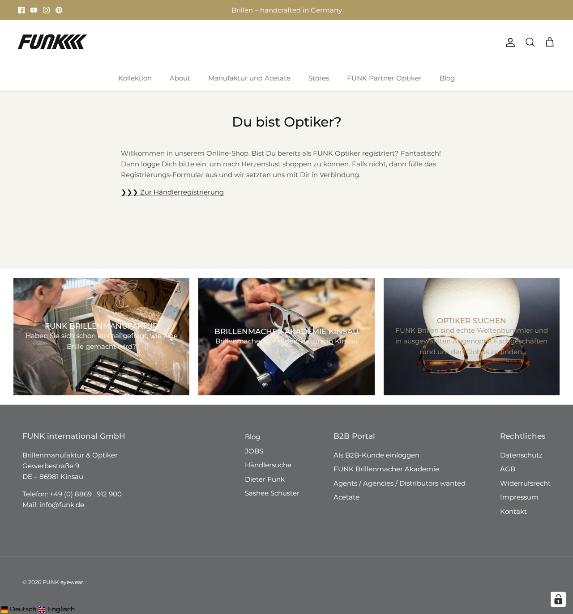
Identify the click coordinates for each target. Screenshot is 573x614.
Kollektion (135, 78)
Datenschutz (521, 455)
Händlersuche (268, 465)
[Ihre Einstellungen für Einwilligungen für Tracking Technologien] (558, 599)
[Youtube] (33, 10)
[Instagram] (46, 10)
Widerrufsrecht (525, 483)
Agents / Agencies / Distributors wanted (400, 483)
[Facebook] (21, 10)
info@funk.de (61, 504)
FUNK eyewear (63, 582)
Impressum (519, 497)
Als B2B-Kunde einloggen (376, 455)
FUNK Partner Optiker (384, 78)
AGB (507, 469)
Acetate (346, 497)
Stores (204, 13)
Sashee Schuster (272, 493)
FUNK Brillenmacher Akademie (386, 469)
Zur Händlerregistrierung (172, 192)
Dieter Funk (265, 479)
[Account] (508, 42)
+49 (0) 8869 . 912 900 (86, 494)
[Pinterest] (59, 10)
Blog (447, 78)
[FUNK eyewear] (52, 42)
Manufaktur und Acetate (249, 78)
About (180, 78)
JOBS (254, 451)
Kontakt (513, 511)
